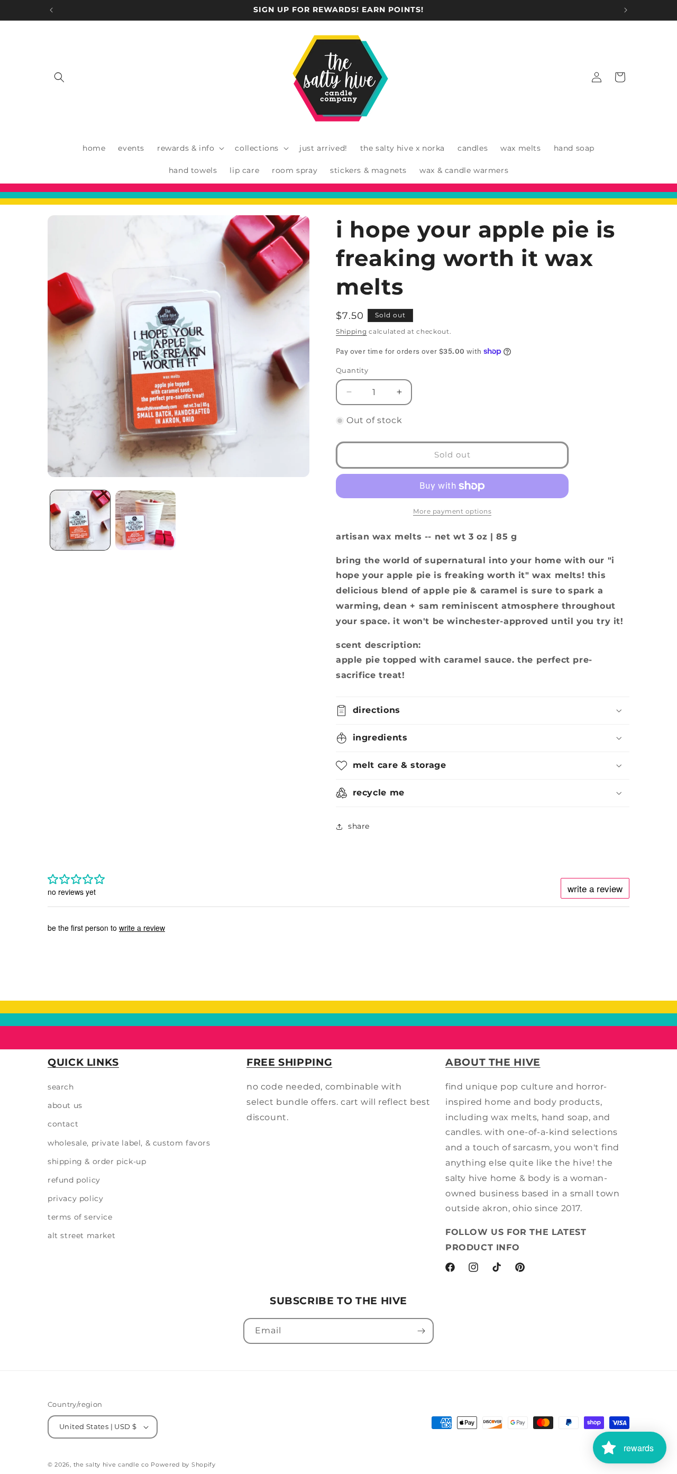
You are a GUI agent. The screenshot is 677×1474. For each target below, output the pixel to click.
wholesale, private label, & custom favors (129, 1143)
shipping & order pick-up (97, 1161)
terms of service (80, 1217)
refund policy (74, 1180)
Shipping (351, 331)
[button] (59, 77)
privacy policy (75, 1198)
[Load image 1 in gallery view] (80, 520)
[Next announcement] (625, 10)
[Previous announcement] (51, 10)
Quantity (352, 370)
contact (63, 1124)
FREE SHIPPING (289, 1062)
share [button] (359, 826)
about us (65, 1105)
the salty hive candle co (111, 1464)
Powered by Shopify (183, 1464)
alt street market (81, 1236)
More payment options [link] (452, 511)
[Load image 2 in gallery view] (145, 520)
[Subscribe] (421, 1331)
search (61, 1087)
